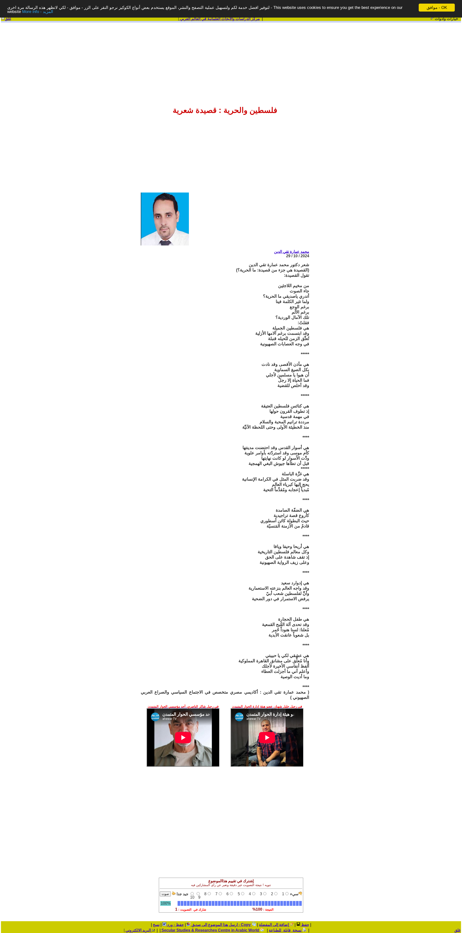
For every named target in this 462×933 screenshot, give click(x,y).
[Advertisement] (231, 60)
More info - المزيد (37, 12)
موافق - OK (437, 7)
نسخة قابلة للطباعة (285, 930)
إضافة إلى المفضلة (274, 925)
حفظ (304, 925)
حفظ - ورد (175, 925)
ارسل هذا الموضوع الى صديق (214, 925)
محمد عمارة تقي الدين (291, 252)
